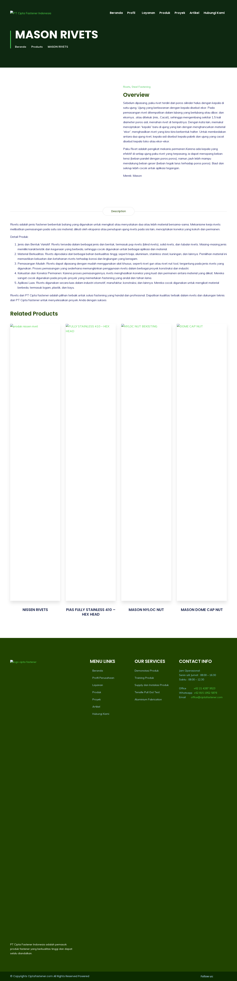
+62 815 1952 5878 (205, 692)
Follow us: (207, 976)
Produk (164, 13)
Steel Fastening (141, 86)
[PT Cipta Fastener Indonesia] (30, 13)
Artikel (194, 13)
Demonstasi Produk (147, 670)
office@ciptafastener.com (207, 697)
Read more (35, 469)
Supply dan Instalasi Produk (152, 685)
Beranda (116, 13)
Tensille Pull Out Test (147, 692)
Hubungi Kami (214, 13)
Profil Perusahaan (103, 677)
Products (37, 46)
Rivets (126, 86)
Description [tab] (118, 211)
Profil (131, 13)
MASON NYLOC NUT (146, 609)
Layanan (148, 13)
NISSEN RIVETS (35, 609)
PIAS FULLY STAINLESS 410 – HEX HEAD (91, 612)
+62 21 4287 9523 (204, 688)
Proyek (180, 13)
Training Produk (144, 677)
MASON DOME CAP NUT (202, 609)
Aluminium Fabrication (148, 699)
